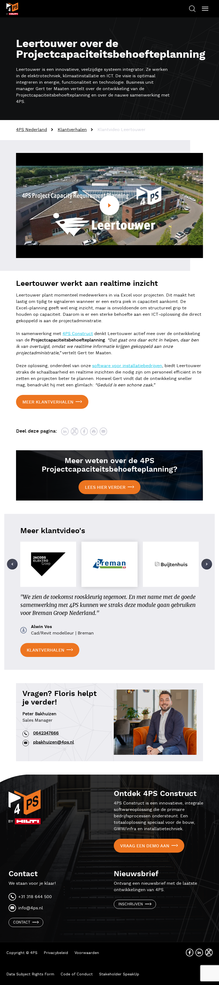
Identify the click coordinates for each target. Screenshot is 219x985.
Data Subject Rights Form (30, 974)
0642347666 (46, 733)
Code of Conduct (77, 974)
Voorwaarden (87, 953)
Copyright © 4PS (21, 953)
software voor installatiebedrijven (127, 366)
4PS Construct (77, 334)
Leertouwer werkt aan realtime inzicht (87, 283)
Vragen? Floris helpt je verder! (59, 698)
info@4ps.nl (30, 908)
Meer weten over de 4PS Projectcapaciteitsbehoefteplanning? (109, 465)
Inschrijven (130, 904)
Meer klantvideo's (52, 531)
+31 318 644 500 (35, 897)
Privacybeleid (56, 953)
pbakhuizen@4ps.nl (53, 742)
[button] (12, 564)
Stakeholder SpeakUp (119, 974)
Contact (21, 922)
